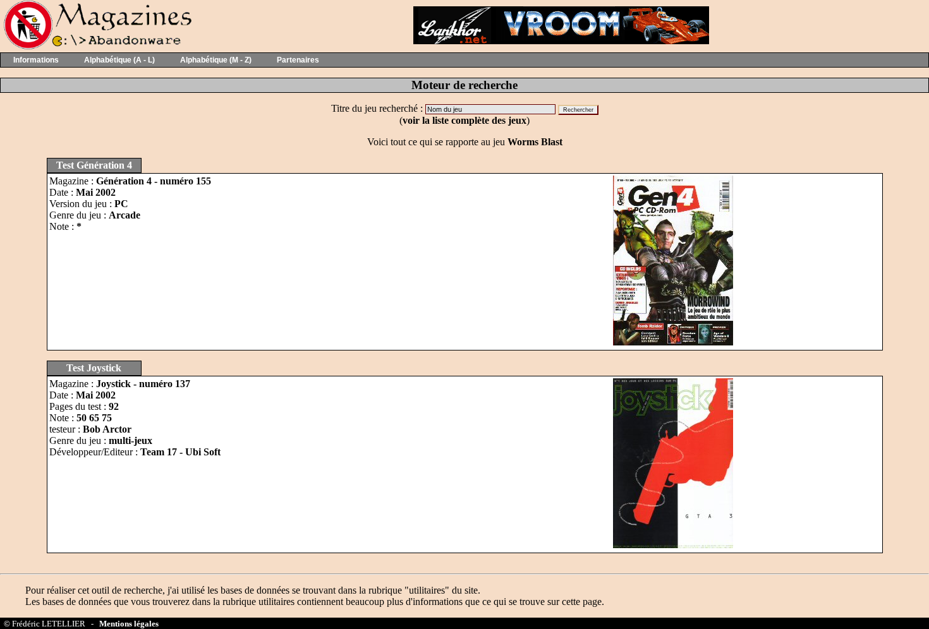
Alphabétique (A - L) (119, 60)
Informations (36, 60)
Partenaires (298, 60)
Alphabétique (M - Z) (216, 60)
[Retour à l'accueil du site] (96, 46)
